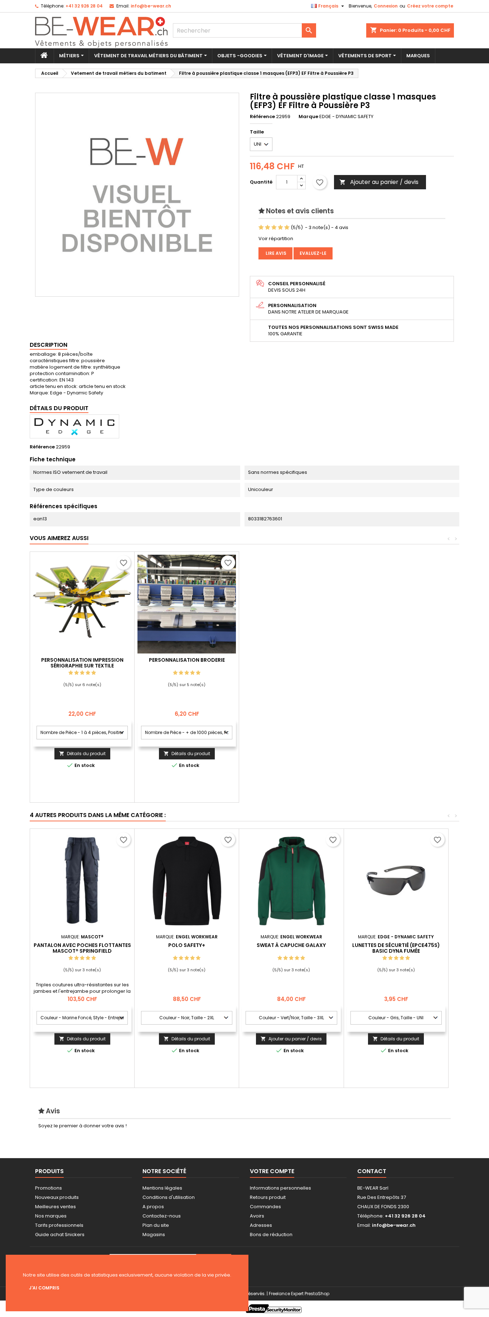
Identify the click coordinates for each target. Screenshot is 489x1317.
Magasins (153, 1234)
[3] (274, 227)
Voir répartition (275, 238)
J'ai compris (44, 1288)
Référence (262, 116)
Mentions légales (162, 1188)
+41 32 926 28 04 (84, 6)
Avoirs (257, 1215)
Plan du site (155, 1225)
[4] (280, 227)
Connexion (386, 6)
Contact (371, 1171)
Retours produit (268, 1197)
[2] (267, 227)
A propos (153, 1206)
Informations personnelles (280, 1188)
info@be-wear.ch (151, 6)
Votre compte (272, 1171)
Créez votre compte (430, 6)
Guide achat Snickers (59, 1234)
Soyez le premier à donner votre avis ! (82, 1125)
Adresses (261, 1225)
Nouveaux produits (57, 1197)
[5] (287, 227)
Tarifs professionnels (59, 1225)
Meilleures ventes (55, 1206)
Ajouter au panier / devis (378, 182)
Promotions (48, 1188)
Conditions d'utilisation (168, 1197)
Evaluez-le (313, 253)
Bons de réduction (271, 1234)
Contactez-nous (161, 1215)
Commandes (265, 1206)
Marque (308, 116)
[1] (261, 227)
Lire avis (275, 253)
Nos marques (51, 1215)
